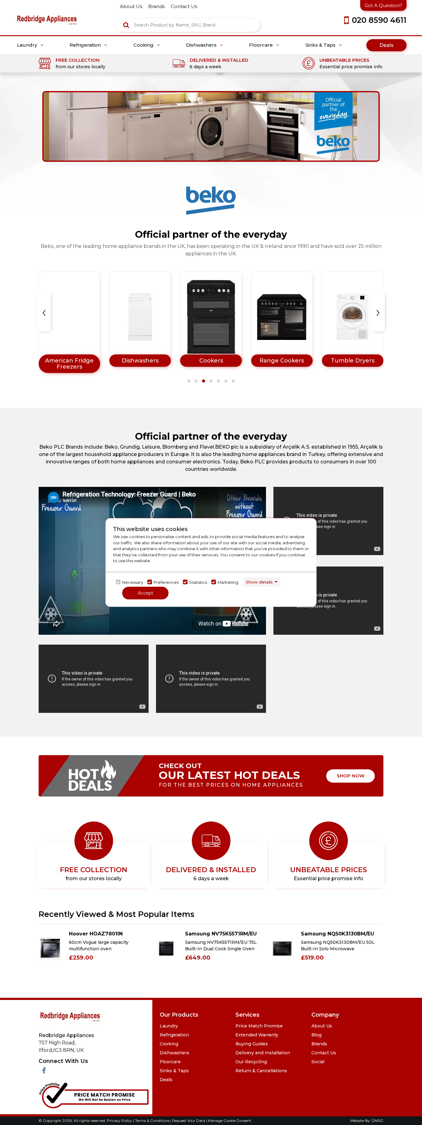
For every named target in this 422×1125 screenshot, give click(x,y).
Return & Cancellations (261, 1070)
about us (131, 6)
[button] (188, 381)
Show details (259, 581)
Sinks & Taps (321, 45)
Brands (319, 1044)
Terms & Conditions (152, 1120)
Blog (316, 1035)
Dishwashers (202, 45)
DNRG (377, 1120)
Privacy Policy (120, 1120)
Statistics (198, 581)
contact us (184, 6)
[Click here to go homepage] (46, 16)
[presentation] (44, 311)
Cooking (144, 45)
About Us (321, 1026)
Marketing (227, 581)
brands (156, 6)
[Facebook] (44, 1070)
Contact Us (323, 1053)
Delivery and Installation (262, 1053)
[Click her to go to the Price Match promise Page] (94, 1094)
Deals (386, 45)
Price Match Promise (259, 1026)
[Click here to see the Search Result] (126, 25)
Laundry (27, 45)
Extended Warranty (256, 1035)
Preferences (166, 581)
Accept (145, 593)
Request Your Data (188, 1120)
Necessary (132, 581)
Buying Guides (251, 1044)
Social (317, 1061)
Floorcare (261, 45)
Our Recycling (251, 1061)
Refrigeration (86, 45)
